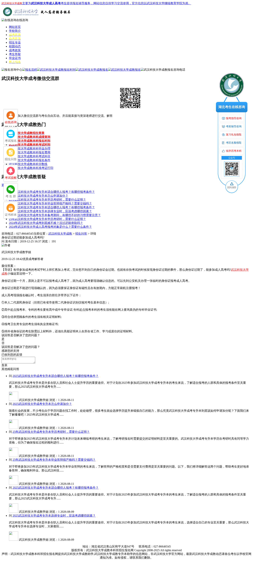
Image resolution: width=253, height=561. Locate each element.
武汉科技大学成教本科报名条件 (29, 160)
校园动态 (15, 46)
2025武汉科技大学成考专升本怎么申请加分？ (38, 195)
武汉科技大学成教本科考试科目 (29, 156)
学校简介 (15, 30)
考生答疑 (15, 54)
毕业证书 (15, 58)
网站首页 (15, 26)
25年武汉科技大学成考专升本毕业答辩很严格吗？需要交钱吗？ (50, 203)
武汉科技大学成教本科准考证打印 (31, 167)
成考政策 (15, 50)
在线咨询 (22, 20)
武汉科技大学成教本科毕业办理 (29, 148)
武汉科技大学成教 (60, 233)
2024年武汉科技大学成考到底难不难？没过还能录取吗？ (46, 222)
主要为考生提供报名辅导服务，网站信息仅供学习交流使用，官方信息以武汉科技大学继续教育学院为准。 (96, 3)
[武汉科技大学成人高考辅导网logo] (36, 17)
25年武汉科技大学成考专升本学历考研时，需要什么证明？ (47, 199)
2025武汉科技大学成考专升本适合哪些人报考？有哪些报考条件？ (52, 191)
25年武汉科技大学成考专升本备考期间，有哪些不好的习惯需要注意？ (55, 215)
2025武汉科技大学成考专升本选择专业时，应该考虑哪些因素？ (50, 211)
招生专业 (15, 42)
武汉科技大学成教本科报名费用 (29, 152)
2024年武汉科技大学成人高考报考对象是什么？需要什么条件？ (50, 226)
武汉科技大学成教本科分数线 (28, 164)
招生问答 (81, 233)
